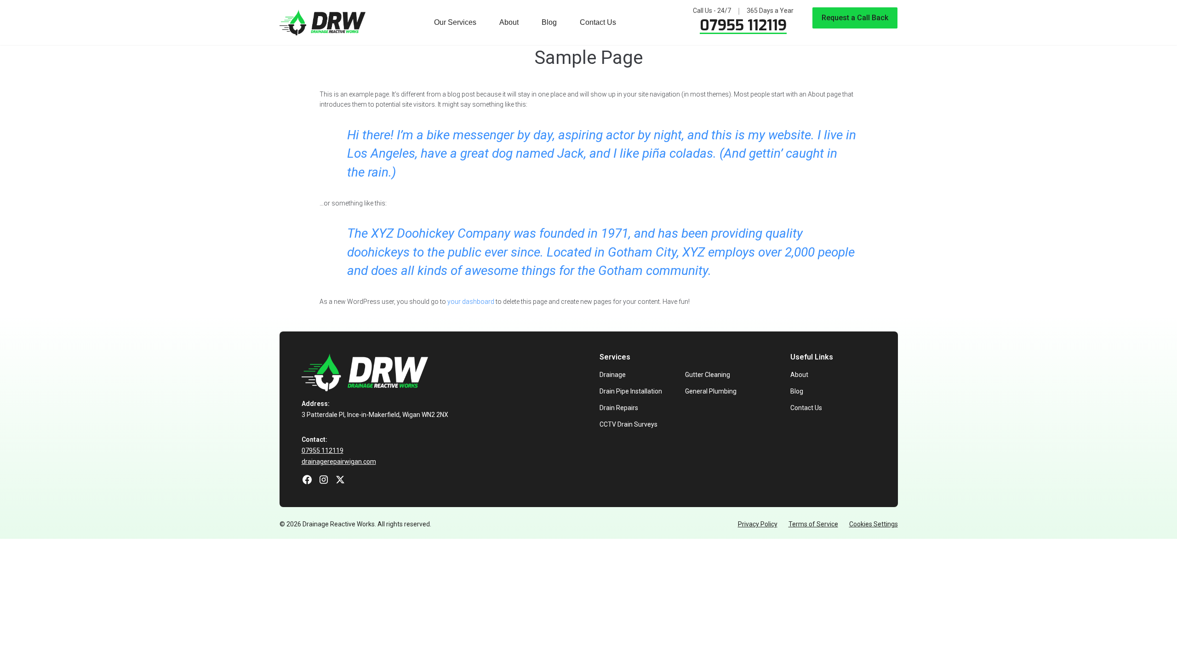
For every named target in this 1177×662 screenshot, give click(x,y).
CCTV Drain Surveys (628, 424)
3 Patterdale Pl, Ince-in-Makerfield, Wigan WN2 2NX (375, 414)
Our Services (455, 22)
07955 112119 (743, 25)
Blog (549, 22)
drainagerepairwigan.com (339, 461)
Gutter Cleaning (707, 374)
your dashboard (470, 301)
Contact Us (598, 22)
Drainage (613, 374)
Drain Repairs (619, 407)
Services (615, 357)
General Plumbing (711, 391)
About (509, 22)
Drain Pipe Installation (631, 391)
